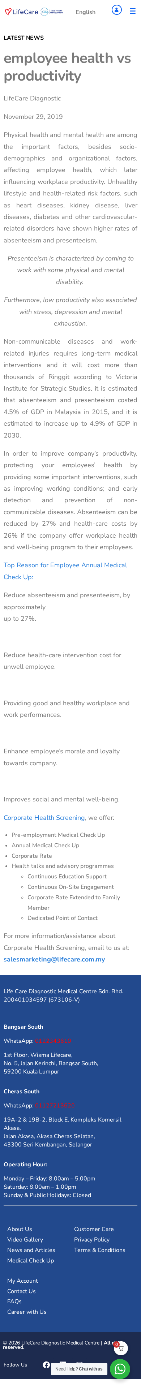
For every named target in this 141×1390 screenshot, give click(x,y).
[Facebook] (46, 1365)
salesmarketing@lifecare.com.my (54, 959)
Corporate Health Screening (44, 817)
